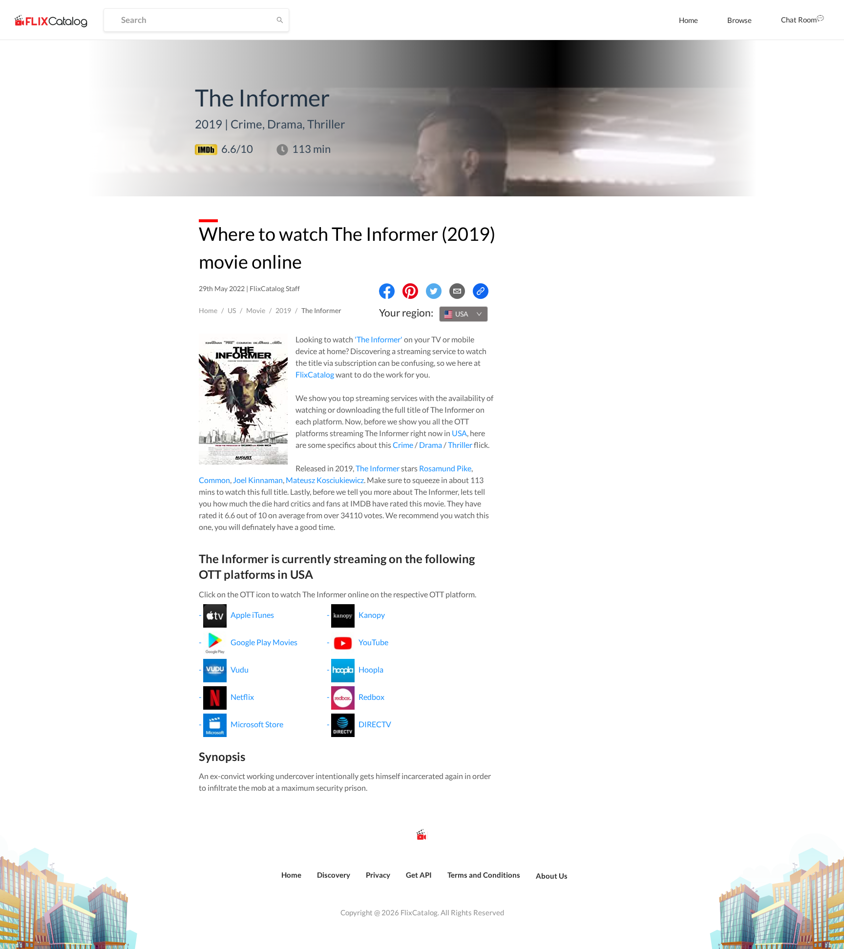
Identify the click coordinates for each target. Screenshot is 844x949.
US (232, 310)
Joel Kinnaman (258, 480)
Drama (430, 444)
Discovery (333, 874)
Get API (419, 874)
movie (255, 310)
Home (688, 20)
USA (459, 433)
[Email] (457, 291)
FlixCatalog (314, 374)
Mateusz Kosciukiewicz (325, 480)
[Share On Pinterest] (410, 291)
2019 (283, 310)
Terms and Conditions (483, 874)
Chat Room (799, 19)
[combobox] (463, 314)
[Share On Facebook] (387, 291)
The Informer (378, 468)
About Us (552, 875)
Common (214, 480)
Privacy (378, 874)
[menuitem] (688, 20)
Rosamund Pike (445, 468)
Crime (403, 444)
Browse (739, 20)
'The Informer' (378, 339)
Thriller (460, 444)
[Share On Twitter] (434, 291)
